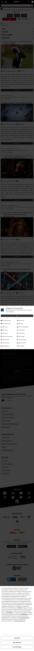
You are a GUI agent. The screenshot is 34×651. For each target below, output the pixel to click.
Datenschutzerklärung (20, 621)
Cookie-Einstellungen (25, 617)
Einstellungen (17, 647)
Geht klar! (17, 638)
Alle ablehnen (17, 642)
